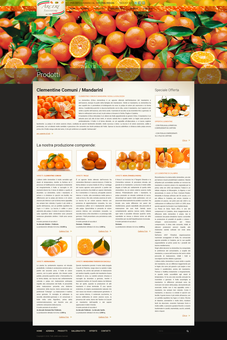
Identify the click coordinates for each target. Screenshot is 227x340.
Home (73, 9)
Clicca (184, 140)
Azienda (85, 9)
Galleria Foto (118, 9)
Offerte (134, 9)
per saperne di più (43, 134)
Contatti (148, 9)
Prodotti (99, 9)
